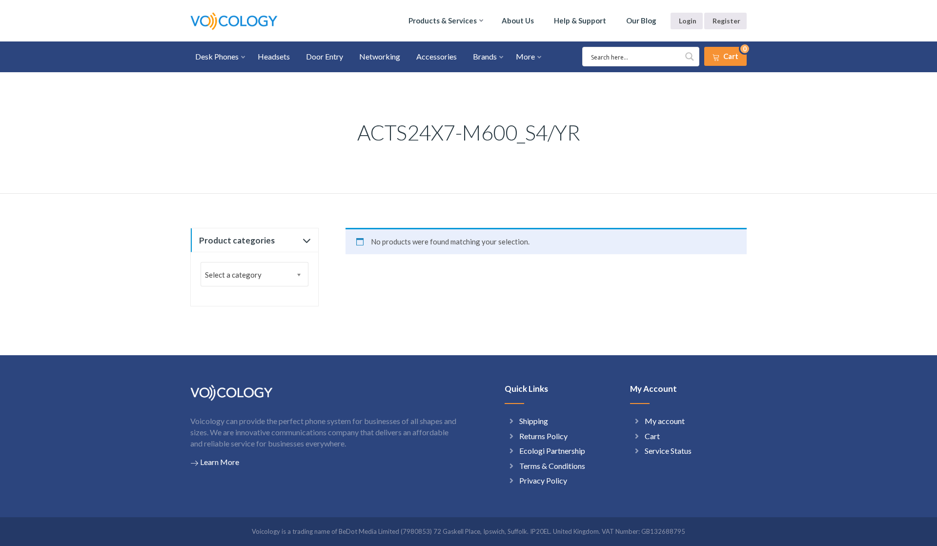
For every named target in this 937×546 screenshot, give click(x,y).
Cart (652, 436)
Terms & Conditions (552, 465)
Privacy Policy (543, 480)
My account (665, 420)
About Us (518, 20)
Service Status (668, 450)
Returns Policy (543, 436)
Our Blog (641, 20)
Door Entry (324, 56)
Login (687, 21)
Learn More (219, 461)
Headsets (274, 56)
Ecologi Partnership (552, 450)
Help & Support (580, 20)
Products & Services (442, 20)
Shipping (533, 420)
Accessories (436, 56)
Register (726, 21)
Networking (379, 56)
